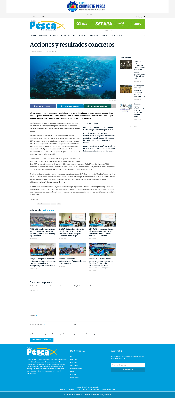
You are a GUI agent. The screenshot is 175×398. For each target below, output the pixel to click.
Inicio (33, 36)
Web (75, 325)
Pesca (53, 204)
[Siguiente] (101, 156)
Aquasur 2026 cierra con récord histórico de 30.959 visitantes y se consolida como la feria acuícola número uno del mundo (99, 148)
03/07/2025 (34, 268)
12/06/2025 (93, 270)
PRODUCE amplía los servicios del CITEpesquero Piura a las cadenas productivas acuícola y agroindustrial (42, 232)
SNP (59, 204)
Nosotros (43, 36)
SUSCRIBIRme (128, 370)
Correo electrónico (37, 325)
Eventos (105, 36)
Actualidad (65, 36)
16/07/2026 (138, 119)
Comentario (34, 290)
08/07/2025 (34, 239)
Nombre (33, 316)
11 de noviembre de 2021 (37, 51)
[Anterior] (97, 156)
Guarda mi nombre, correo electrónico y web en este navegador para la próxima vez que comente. (68, 334)
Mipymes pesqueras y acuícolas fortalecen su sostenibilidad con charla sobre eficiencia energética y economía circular (43, 262)
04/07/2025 (93, 239)
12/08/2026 (138, 99)
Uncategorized (96, 254)
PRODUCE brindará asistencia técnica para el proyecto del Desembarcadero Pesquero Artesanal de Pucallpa (71, 232)
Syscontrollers (106, 395)
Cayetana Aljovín (43, 204)
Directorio (94, 36)
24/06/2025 (63, 266)
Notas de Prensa (80, 36)
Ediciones (54, 36)
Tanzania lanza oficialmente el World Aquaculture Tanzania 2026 (139, 110)
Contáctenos (117, 36)
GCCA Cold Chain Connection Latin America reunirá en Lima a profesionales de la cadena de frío (139, 70)
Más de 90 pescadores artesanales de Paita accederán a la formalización (72, 261)
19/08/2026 (138, 81)
